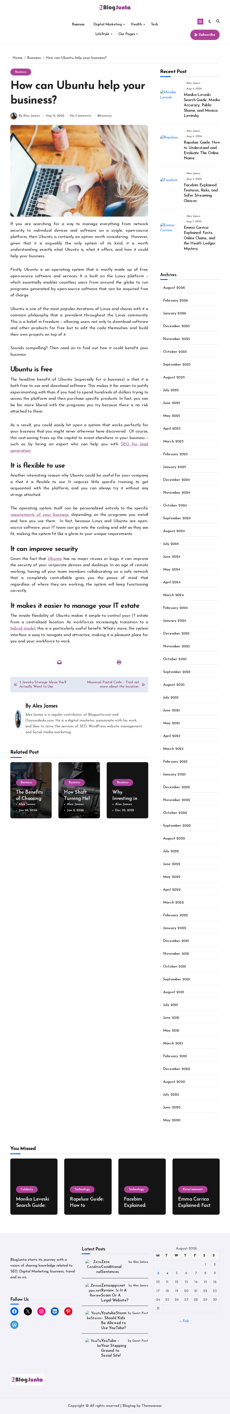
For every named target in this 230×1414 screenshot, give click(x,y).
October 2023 (175, 659)
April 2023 (171, 736)
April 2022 (172, 890)
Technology (82, 1189)
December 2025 (176, 326)
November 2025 (176, 339)
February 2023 (175, 762)
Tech (154, 24)
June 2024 (171, 557)
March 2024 (173, 595)
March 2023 (173, 749)
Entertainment (193, 1189)
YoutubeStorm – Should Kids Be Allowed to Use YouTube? (113, 1320)
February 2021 (175, 1056)
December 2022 (176, 787)
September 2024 (177, 518)
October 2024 (175, 505)
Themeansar (151, 1406)
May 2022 (171, 877)
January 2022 (174, 928)
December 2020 (176, 1069)
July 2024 (171, 544)
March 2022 (173, 902)
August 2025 (174, 377)
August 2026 (174, 288)
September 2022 (177, 826)
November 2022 (176, 800)
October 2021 (174, 966)
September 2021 (176, 979)
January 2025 (174, 467)
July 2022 (171, 851)
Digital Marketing (107, 24)
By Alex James (29, 116)
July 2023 (171, 697)
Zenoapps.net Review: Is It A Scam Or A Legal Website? (114, 1293)
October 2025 (175, 352)
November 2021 (176, 954)
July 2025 (171, 390)
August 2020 (174, 1082)
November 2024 (176, 493)
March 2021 (173, 1043)
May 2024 (171, 569)
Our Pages (126, 34)
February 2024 (175, 608)
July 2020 (171, 1095)
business (105, 116)
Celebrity (27, 1189)
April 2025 (172, 429)
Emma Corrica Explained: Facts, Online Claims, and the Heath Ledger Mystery (199, 238)
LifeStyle (102, 34)
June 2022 (171, 864)
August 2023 (174, 685)
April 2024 (172, 582)
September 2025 (177, 364)
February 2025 (175, 454)
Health (136, 24)
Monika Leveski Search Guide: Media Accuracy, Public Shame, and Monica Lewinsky (202, 105)
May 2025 (171, 416)
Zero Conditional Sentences (111, 1267)
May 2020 (172, 1120)
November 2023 (176, 646)
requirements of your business (39, 515)
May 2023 (171, 723)
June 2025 (171, 403)
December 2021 (176, 941)
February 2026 (175, 300)
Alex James (45, 706)
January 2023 (174, 774)
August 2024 (174, 531)
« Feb (184, 1321)
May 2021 (171, 1030)
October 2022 (175, 813)
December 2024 (176, 480)
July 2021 (170, 1005)
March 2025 (173, 441)
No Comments (80, 116)
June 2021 (171, 1018)
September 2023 (177, 672)
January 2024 (174, 621)
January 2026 (174, 313)
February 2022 (175, 915)
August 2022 (174, 838)
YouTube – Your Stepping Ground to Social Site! (113, 1348)
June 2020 (172, 1107)
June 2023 (171, 710)
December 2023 (176, 633)
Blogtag (129, 1406)
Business (78, 24)
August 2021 (173, 992)
